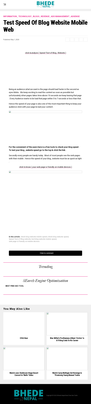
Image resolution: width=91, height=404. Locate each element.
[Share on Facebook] (67, 40)
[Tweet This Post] (72, 40)
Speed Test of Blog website (20, 239)
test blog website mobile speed (44, 239)
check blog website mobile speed (34, 237)
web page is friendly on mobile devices (24, 241)
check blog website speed (58, 237)
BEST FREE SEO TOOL (15, 286)
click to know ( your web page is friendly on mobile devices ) (45, 167)
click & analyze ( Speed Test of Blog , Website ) (45, 53)
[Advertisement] (45, 72)
